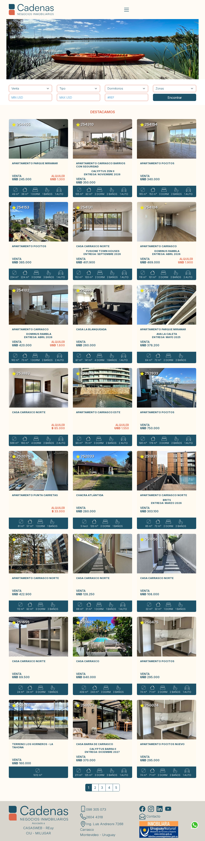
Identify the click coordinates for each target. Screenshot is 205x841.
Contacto (152, 816)
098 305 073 (96, 809)
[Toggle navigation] (127, 10)
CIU (29, 833)
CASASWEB (32, 828)
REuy (50, 828)
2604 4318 (94, 817)
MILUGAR (43, 833)
